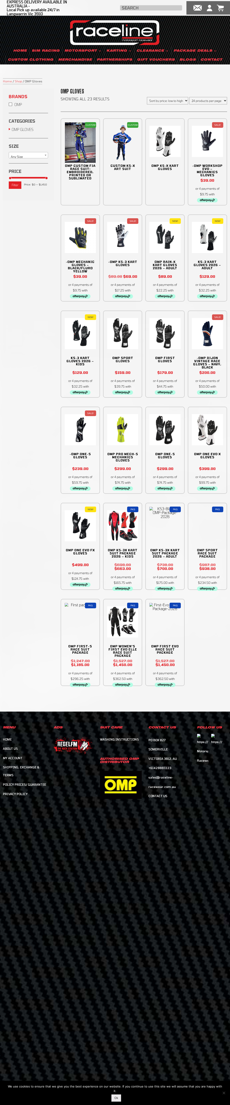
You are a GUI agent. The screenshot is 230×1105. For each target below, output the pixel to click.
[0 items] (220, 8)
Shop (18, 81)
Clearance (150, 51)
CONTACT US (157, 796)
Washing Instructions (119, 739)
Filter (15, 185)
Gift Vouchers (156, 60)
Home (20, 51)
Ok (116, 1098)
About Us (10, 748)
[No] (224, 1092)
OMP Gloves (22, 130)
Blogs (187, 60)
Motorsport (80, 51)
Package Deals (193, 51)
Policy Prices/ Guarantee (24, 784)
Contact (211, 60)
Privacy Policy (15, 794)
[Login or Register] (209, 8)
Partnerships (114, 60)
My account (12, 758)
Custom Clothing (30, 60)
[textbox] (28, 156)
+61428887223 (159, 768)
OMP (18, 104)
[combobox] (28, 155)
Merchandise (75, 60)
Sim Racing (46, 51)
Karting (116, 51)
